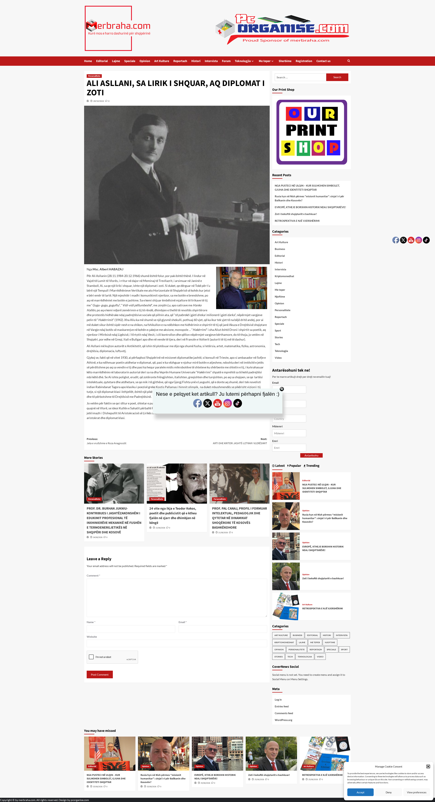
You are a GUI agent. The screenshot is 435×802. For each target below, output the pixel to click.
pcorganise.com (80, 799)
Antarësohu (311, 455)
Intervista (211, 61)
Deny (389, 792)
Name (91, 622)
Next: (240, 441)
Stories (279, 337)
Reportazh (180, 61)
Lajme (116, 61)
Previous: (106, 441)
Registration (304, 61)
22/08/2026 (160, 527)
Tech (277, 344)
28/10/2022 (98, 101)
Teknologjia (243, 61)
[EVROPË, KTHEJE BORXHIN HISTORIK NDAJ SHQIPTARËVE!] (286, 545)
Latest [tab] (280, 465)
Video (278, 357)
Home (88, 61)
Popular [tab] (295, 465)
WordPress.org (283, 719)
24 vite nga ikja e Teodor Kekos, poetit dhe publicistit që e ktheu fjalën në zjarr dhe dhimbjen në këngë (173, 515)
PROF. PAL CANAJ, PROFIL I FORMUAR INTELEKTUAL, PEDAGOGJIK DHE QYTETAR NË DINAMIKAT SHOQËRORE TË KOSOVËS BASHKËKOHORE (239, 518)
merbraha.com (27, 799)
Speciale (129, 61)
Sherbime (285, 61)
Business (280, 248)
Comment (93, 575)
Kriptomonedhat (284, 276)
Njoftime (280, 296)
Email (183, 622)
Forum (226, 61)
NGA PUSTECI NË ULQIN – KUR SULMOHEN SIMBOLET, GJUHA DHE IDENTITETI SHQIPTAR (307, 187)
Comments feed (284, 713)
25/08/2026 (97, 786)
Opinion (145, 61)
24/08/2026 (97, 537)
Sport (278, 330)
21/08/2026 (223, 532)
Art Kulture (161, 61)
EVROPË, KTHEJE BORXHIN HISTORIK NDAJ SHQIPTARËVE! (310, 207)
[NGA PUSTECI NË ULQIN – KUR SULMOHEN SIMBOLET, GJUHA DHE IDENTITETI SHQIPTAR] (286, 485)
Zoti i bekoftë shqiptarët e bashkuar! (296, 213)
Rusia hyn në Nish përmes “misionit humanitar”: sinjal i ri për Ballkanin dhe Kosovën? (309, 198)
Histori (196, 61)
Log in (278, 699)
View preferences (417, 792)
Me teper (265, 61)
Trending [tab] (312, 465)
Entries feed (282, 706)
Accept (360, 792)
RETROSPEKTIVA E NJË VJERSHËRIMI (297, 220)
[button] (428, 766)
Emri (275, 440)
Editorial (102, 61)
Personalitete (94, 76)
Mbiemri (277, 426)
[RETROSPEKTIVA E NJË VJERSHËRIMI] (286, 606)
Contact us (323, 61)
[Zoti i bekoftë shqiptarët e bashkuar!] (286, 576)
